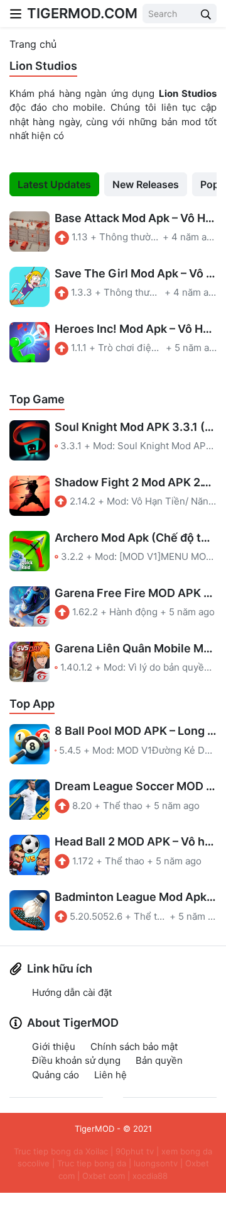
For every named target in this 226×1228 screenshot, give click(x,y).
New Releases (145, 184)
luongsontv (156, 1163)
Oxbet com (103, 1176)
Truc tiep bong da (91, 1163)
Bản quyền (159, 1060)
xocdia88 (150, 1176)
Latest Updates (54, 184)
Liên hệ (110, 1075)
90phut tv (135, 1151)
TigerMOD (94, 1129)
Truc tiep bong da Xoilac (61, 1151)
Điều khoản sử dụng (76, 1060)
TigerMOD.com (82, 13)
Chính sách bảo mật (134, 1046)
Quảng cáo (55, 1075)
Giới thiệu (53, 1046)
